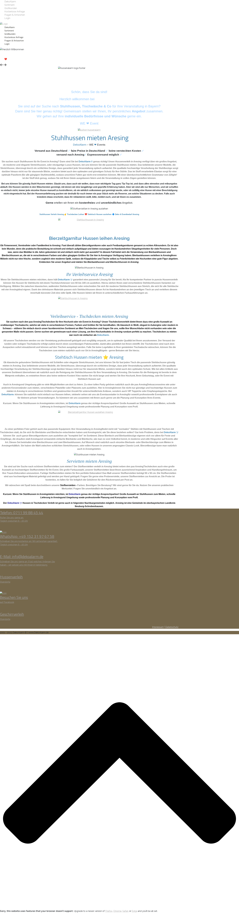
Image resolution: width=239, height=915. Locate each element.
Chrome (117, 911)
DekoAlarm (10, 1)
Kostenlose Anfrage (14, 11)
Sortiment (9, 5)
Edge (134, 911)
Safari (125, 911)
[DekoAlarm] (4, 23)
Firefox (108, 911)
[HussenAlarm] (89, 129)
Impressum (158, 627)
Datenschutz (171, 627)
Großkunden (10, 8)
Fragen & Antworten (14, 15)
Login (7, 18)
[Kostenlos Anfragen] (89, 225)
